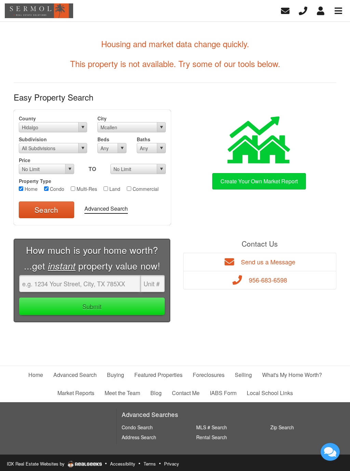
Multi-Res (86, 188)
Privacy (171, 463)
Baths (143, 139)
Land (114, 188)
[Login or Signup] (320, 10)
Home (30, 188)
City (102, 118)
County (27, 118)
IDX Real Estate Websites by (36, 463)
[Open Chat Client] (330, 452)
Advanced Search (106, 208)
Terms (150, 463)
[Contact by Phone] (303, 10)
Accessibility (122, 463)
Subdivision (33, 139)
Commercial (145, 188)
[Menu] (338, 10)
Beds (103, 139)
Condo (56, 188)
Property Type (35, 181)
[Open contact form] (285, 10)
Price (24, 160)
